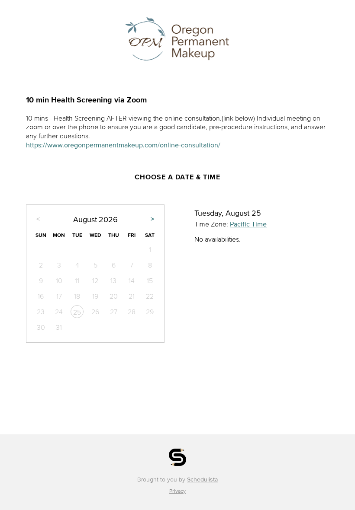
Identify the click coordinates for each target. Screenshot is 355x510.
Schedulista (202, 479)
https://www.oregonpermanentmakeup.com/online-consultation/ (123, 145)
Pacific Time (248, 224)
